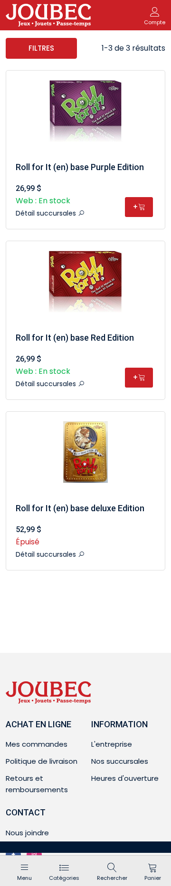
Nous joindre (27, 833)
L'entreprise (111, 744)
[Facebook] (13, 854)
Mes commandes (36, 744)
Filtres (41, 48)
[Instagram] (34, 854)
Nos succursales (119, 761)
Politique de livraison (41, 761)
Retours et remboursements (37, 784)
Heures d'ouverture (125, 778)
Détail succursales (47, 213)
